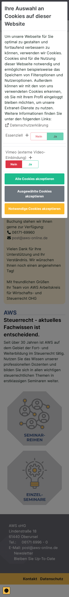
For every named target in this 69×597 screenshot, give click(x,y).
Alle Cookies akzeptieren (34, 179)
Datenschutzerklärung (29, 125)
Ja (30, 164)
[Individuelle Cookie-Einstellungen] (6, 590)
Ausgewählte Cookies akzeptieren (34, 193)
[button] (17, 136)
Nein (13, 164)
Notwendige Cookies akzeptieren (34, 209)
